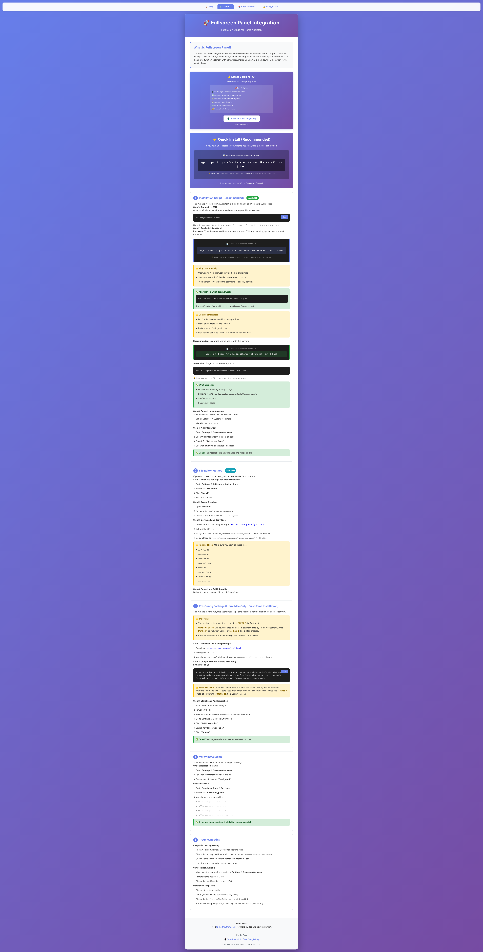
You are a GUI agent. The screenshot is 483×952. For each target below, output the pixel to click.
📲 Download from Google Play (241, 118)
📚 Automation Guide (247, 7)
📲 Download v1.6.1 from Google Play (241, 939)
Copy (285, 217)
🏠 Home (209, 7)
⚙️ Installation (225, 7)
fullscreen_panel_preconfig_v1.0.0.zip (247, 524)
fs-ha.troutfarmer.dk (226, 927)
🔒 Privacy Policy (270, 7)
